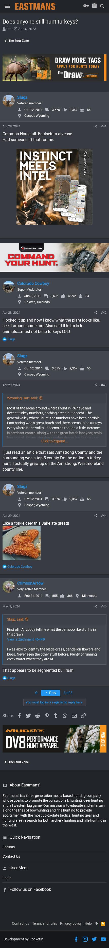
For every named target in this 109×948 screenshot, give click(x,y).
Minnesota (89, 596)
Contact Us (11, 856)
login (7, 878)
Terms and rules (44, 923)
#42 (103, 312)
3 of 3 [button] (68, 693)
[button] (8, 6)
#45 (103, 606)
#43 (103, 385)
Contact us (20, 923)
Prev (52, 693)
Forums (9, 847)
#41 (103, 126)
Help (88, 923)
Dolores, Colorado (37, 302)
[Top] (96, 924)
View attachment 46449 (26, 639)
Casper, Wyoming (36, 115)
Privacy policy (71, 923)
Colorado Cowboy (33, 283)
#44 (103, 516)
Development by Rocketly (23, 939)
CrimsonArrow (30, 583)
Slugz (22, 97)
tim (8, 29)
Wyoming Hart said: (22, 398)
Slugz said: (15, 619)
